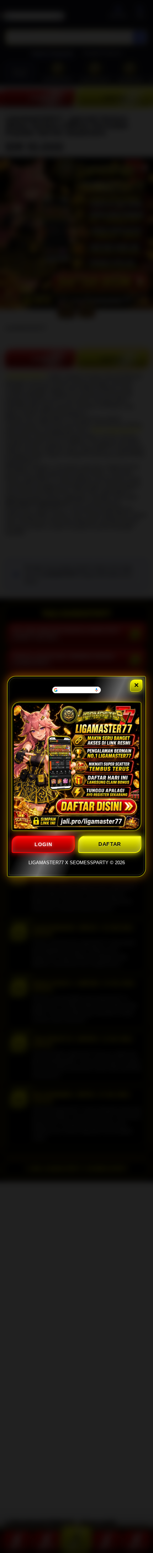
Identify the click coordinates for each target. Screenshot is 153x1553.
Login (43, 844)
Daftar (109, 844)
